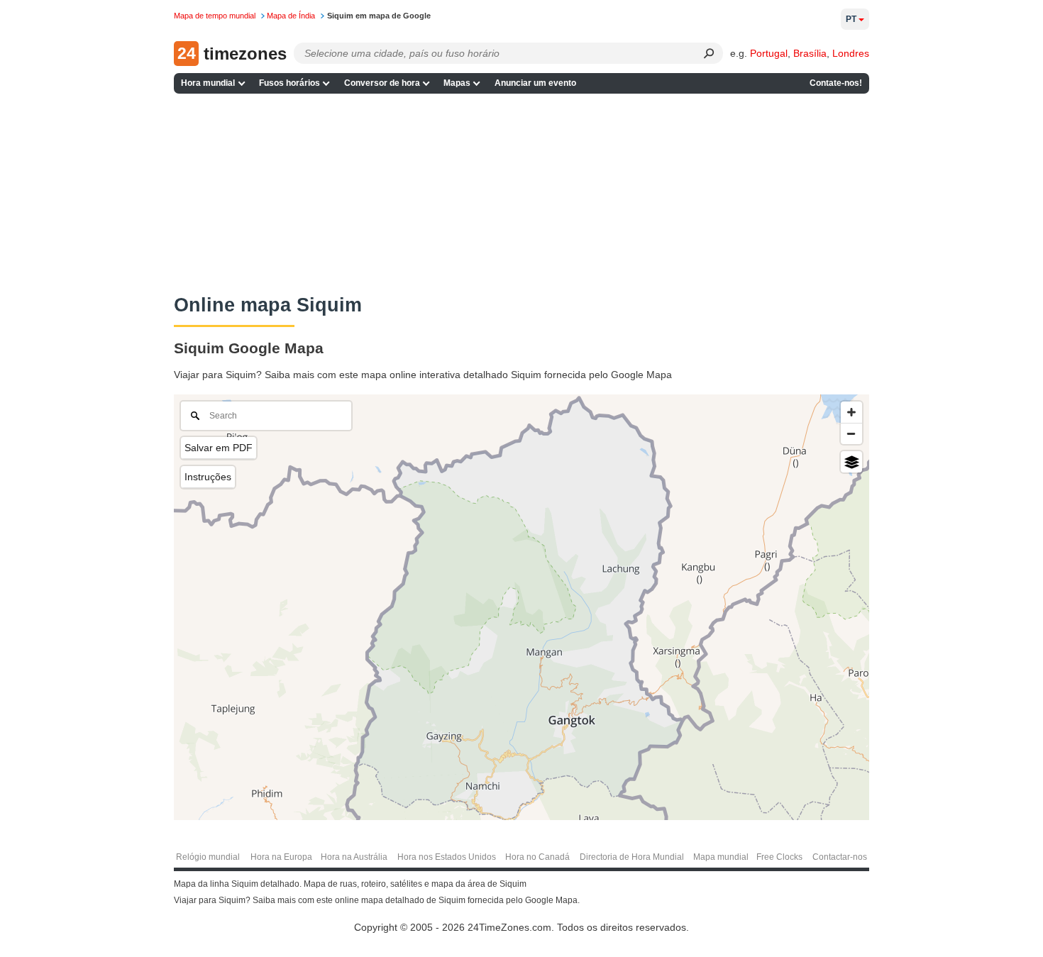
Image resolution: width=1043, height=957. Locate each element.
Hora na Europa (281, 857)
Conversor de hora (382, 83)
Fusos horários (289, 83)
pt (851, 19)
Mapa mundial (721, 857)
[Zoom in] (851, 412)
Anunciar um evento (535, 83)
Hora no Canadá (537, 857)
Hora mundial (208, 83)
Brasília (810, 53)
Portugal (769, 53)
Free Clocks (779, 857)
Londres (850, 53)
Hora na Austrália (354, 857)
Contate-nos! (836, 83)
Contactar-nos (839, 857)
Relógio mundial (208, 857)
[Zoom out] (851, 433)
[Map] (521, 607)
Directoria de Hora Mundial (632, 857)
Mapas (456, 83)
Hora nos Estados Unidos (446, 857)
